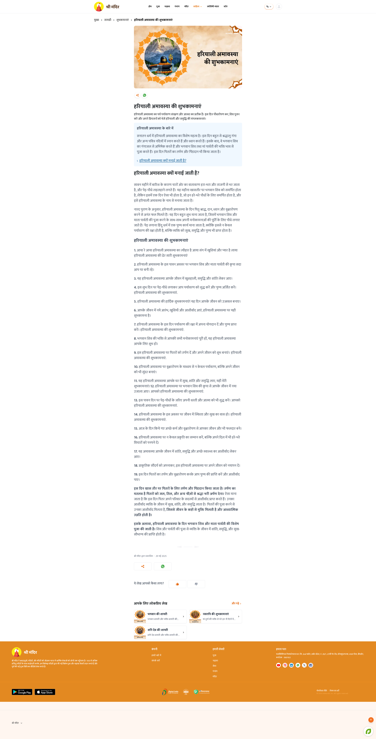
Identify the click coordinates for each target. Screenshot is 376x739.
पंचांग (177, 6)
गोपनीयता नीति (322, 690)
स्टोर (226, 6)
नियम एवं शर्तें (334, 690)
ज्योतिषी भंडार (213, 6)
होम (150, 6)
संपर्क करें (156, 661)
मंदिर (186, 6)
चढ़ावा (167, 6)
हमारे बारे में (156, 655)
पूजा (158, 6)
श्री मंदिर (15, 723)
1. (161, 160)
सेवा (214, 666)
